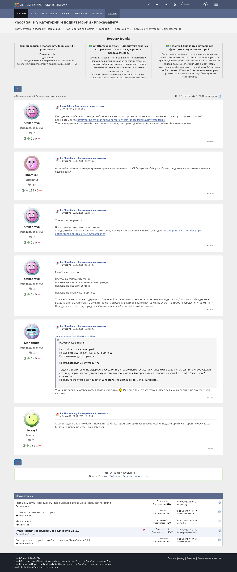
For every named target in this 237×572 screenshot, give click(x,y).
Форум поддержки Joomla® (43, 5)
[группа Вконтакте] (166, 4)
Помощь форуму (176, 558)
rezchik (25, 524)
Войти (113, 476)
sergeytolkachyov (188, 532)
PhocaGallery (23, 521)
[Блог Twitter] (157, 4)
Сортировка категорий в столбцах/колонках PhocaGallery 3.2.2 (53, 540)
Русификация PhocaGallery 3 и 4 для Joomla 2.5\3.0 (47, 530)
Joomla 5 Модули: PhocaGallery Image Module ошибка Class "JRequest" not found (63, 502)
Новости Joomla (118, 38)
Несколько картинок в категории (35, 512)
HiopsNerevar (29, 534)
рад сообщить (47, 57)
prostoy (26, 506)
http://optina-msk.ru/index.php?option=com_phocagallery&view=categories (121, 119)
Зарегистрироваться (135, 476)
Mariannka (32, 343)
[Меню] (216, 4)
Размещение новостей (209, 558)
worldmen (27, 515)
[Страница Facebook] (148, 4)
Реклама (191, 558)
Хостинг (112, 13)
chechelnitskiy (187, 513)
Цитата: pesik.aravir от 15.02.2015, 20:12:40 (75, 336)
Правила (97, 13)
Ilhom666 (31, 175)
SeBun (183, 522)
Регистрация (49, 13)
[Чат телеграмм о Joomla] (175, 4)
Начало (21, 13)
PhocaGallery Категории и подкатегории (82, 106)
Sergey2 (32, 430)
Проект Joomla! (47, 54)
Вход (33, 13)
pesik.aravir (32, 123)
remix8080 (27, 543)
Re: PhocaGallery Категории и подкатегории (84, 158)
